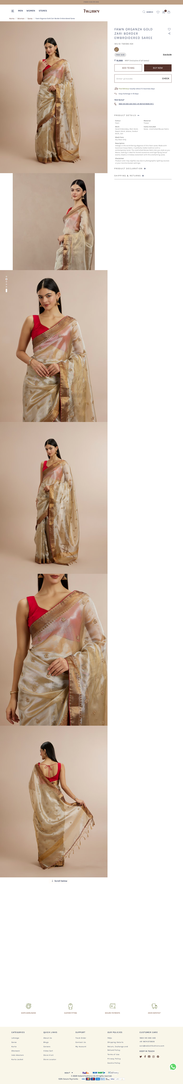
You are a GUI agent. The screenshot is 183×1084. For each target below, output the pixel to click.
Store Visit (48, 1055)
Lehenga (15, 1038)
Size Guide (167, 54)
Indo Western (17, 1055)
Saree (29, 18)
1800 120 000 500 (148, 1038)
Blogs (46, 1042)
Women (20, 18)
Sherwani (15, 1051)
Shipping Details (115, 1042)
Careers (46, 1047)
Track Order (80, 1038)
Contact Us (80, 1042)
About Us (47, 1038)
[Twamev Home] (91, 11)
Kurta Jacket (17, 1059)
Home (11, 18)
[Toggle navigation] (13, 11)
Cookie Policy (114, 1063)
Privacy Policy (114, 1059)
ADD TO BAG (128, 67)
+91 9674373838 (147, 1042)
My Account (80, 1047)
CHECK (165, 78)
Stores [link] (43, 10)
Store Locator (49, 1059)
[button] (20, 10)
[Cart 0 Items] (169, 12)
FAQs (110, 1038)
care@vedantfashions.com (152, 1046)
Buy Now (158, 67)
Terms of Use (113, 1054)
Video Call (48, 1051)
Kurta (14, 1047)
